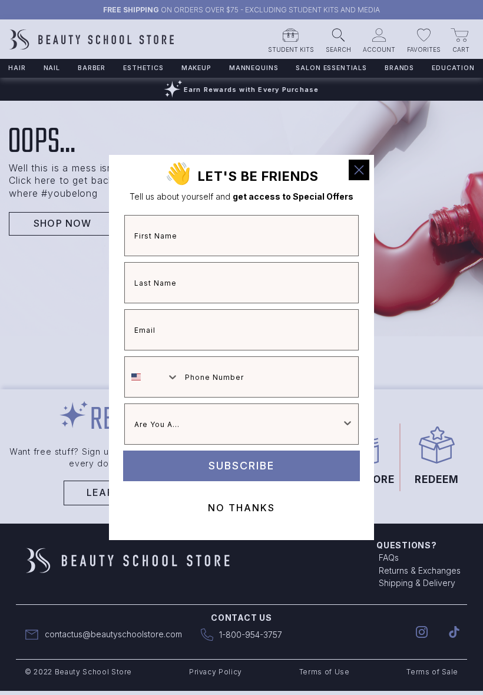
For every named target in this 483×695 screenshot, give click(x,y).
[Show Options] (347, 424)
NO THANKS (241, 508)
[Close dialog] (359, 170)
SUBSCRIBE (241, 465)
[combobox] (152, 377)
